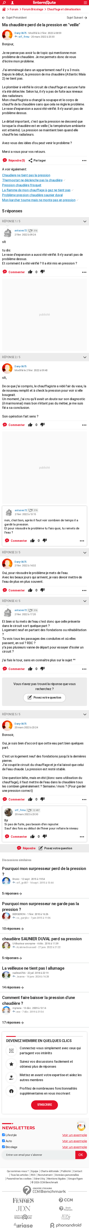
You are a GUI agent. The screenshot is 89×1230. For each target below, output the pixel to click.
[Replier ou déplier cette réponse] (85, 221)
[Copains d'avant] (23, 1217)
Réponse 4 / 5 (11, 601)
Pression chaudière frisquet (21, 185)
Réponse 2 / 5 (11, 357)
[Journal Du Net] (23, 1208)
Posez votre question (47, 697)
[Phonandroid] (65, 1225)
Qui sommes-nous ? (18, 1171)
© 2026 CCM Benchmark (44, 1182)
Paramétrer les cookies (19, 1178)
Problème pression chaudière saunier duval (32, 195)
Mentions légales (56, 1178)
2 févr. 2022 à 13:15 (25, 514)
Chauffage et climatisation (64, 9)
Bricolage (11, 1147)
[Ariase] (23, 1225)
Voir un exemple (74, 1135)
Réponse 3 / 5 (11, 552)
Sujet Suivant (75, 17)
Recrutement (45, 1175)
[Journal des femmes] (23, 1200)
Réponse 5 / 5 (11, 714)
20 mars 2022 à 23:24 (26, 727)
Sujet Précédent (16, 17)
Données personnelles (67, 1175)
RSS (33, 1175)
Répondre (28, 848)
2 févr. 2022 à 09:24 (25, 234)
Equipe (34, 1171)
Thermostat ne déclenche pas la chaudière (32, 180)
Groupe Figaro (75, 1178)
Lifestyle (11, 1135)
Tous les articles (19, 1175)
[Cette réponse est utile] (30, 272)
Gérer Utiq (39, 1178)
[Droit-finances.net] (65, 1208)
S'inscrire (44, 1104)
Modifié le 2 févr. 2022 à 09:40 (30, 370)
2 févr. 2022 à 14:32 (25, 565)
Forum (14, 9)
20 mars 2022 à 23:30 (42, 36)
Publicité (66, 1171)
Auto (8, 1141)
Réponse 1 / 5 (11, 221)
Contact (77, 1171)
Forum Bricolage (32, 9)
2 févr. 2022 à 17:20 (25, 614)
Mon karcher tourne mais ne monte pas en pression (38, 200)
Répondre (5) (16, 160)
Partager (40, 160)
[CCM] (65, 1200)
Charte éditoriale (50, 1171)
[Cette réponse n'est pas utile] (42, 272)
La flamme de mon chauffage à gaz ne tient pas (36, 190)
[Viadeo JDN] (65, 1217)
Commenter (16, 272)
